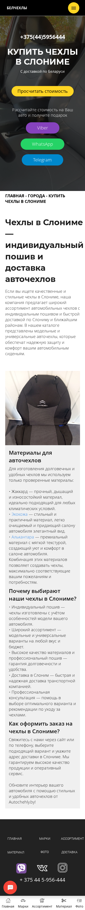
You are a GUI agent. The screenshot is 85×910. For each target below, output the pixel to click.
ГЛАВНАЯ (14, 195)
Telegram (42, 160)
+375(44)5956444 (42, 37)
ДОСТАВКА (69, 852)
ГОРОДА (36, 195)
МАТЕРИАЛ (15, 852)
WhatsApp (42, 144)
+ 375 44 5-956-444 (42, 879)
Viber (42, 128)
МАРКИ (44, 838)
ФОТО (45, 852)
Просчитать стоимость (42, 91)
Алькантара (23, 537)
